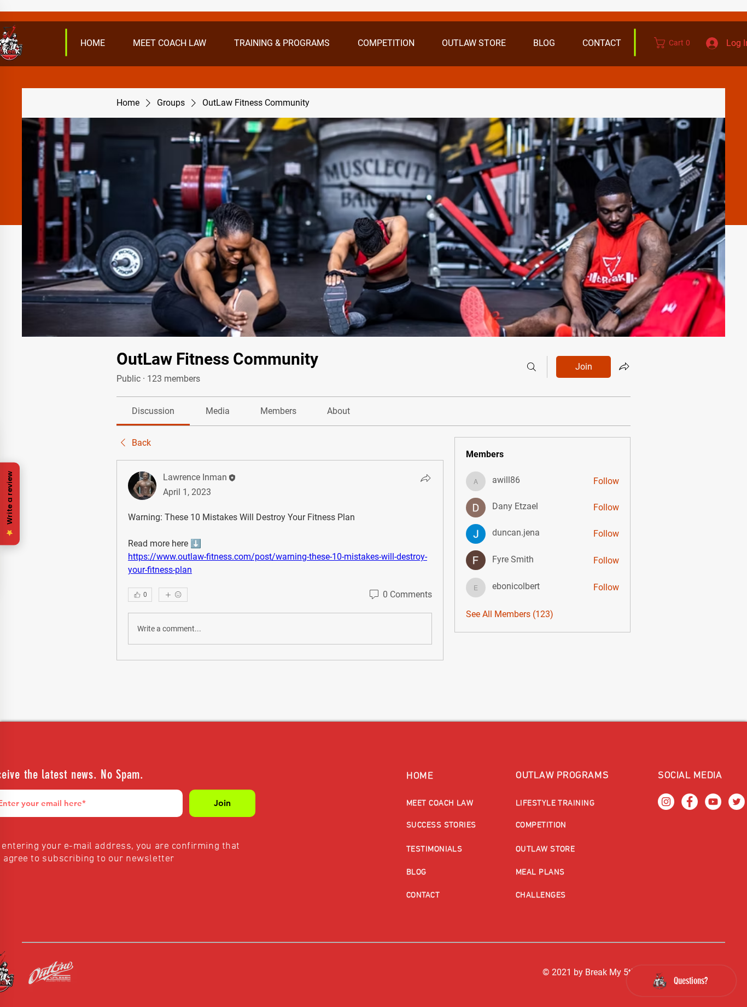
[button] (473, 43)
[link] (153, 411)
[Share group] (624, 366)
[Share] (425, 478)
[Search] (531, 367)
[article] (279, 560)
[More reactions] (173, 595)
